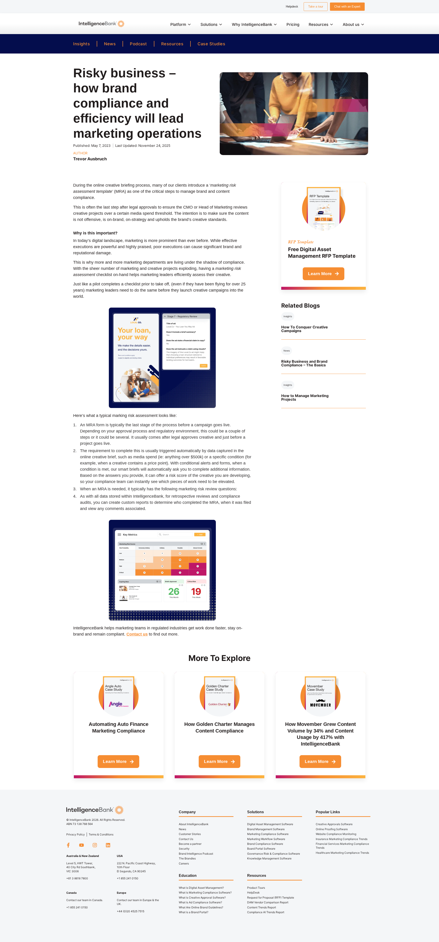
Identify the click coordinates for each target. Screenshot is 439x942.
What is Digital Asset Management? (201, 887)
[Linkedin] (108, 845)
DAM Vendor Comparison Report (267, 902)
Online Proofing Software (332, 829)
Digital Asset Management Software (270, 824)
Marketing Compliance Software (268, 834)
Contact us (137, 634)
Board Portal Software (261, 848)
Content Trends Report (261, 907)
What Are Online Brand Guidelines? (201, 907)
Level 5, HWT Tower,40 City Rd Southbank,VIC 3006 (80, 867)
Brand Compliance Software (265, 843)
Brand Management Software (266, 829)
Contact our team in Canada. (84, 900)
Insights (81, 43)
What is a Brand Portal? (193, 912)
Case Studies (211, 43)
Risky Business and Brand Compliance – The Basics (304, 363)
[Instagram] (94, 845)
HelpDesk (253, 892)
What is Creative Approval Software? (202, 897)
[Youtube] (81, 845)
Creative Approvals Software (334, 824)
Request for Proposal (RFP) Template (270, 897)
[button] (181, 24)
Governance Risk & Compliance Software (273, 853)
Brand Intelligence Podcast (196, 853)
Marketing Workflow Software (266, 839)
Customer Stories (190, 834)
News (110, 43)
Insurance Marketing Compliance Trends (341, 839)
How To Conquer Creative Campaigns (304, 329)
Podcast (138, 43)
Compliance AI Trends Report (265, 912)
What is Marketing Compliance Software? (205, 892)
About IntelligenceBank (194, 824)
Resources (172, 43)
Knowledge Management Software (269, 858)
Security (184, 848)
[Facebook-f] (68, 845)
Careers (184, 863)
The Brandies (187, 858)
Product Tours (256, 887)
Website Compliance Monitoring (336, 834)
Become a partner (190, 843)
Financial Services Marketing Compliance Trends (342, 845)
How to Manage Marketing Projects (305, 397)
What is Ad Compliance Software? (200, 902)
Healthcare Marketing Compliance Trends (342, 852)
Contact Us (186, 839)
